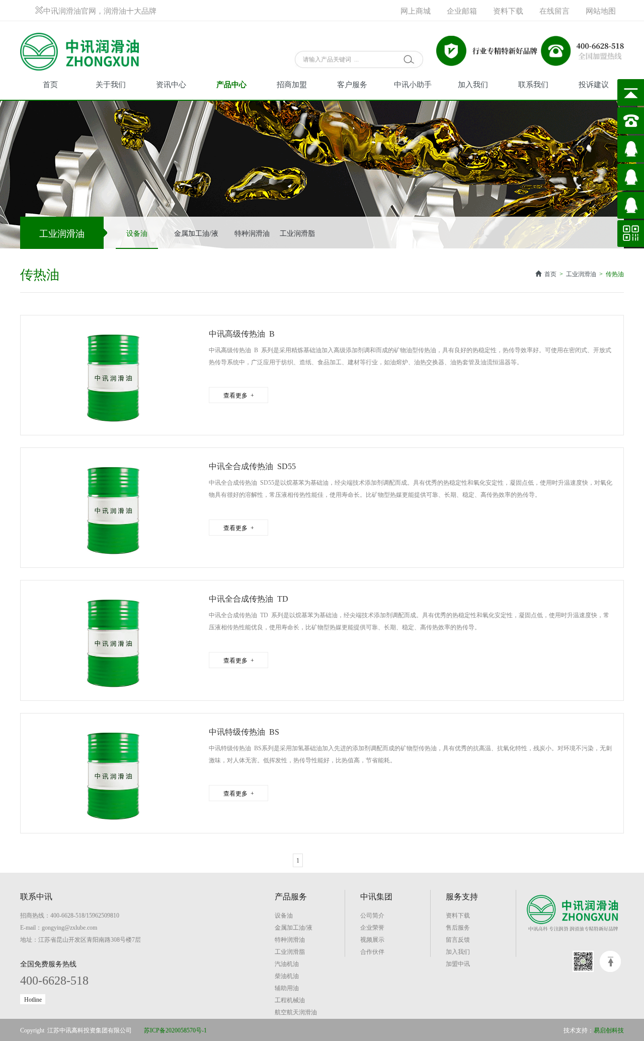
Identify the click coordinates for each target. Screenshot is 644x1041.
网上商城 (415, 10)
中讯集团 (376, 896)
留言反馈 (458, 939)
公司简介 (372, 915)
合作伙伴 (372, 951)
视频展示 (372, 939)
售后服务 (458, 927)
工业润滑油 (581, 274)
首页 (50, 84)
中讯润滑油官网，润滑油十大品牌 (99, 10)
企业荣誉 (372, 927)
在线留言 (554, 10)
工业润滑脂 (297, 232)
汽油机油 (287, 963)
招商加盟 (292, 84)
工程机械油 (290, 1000)
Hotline (33, 999)
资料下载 (508, 10)
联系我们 (533, 84)
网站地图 (601, 10)
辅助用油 (287, 988)
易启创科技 (609, 1030)
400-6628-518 (54, 979)
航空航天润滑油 (296, 1012)
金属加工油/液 (196, 232)
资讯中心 (171, 84)
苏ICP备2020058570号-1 (175, 1030)
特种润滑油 (252, 232)
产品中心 (231, 84)
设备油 (136, 232)
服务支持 (462, 896)
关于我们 (111, 84)
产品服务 (291, 896)
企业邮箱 (462, 10)
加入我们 (473, 84)
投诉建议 (594, 84)
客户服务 (352, 84)
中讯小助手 (413, 84)
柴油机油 (287, 975)
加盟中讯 (458, 963)
